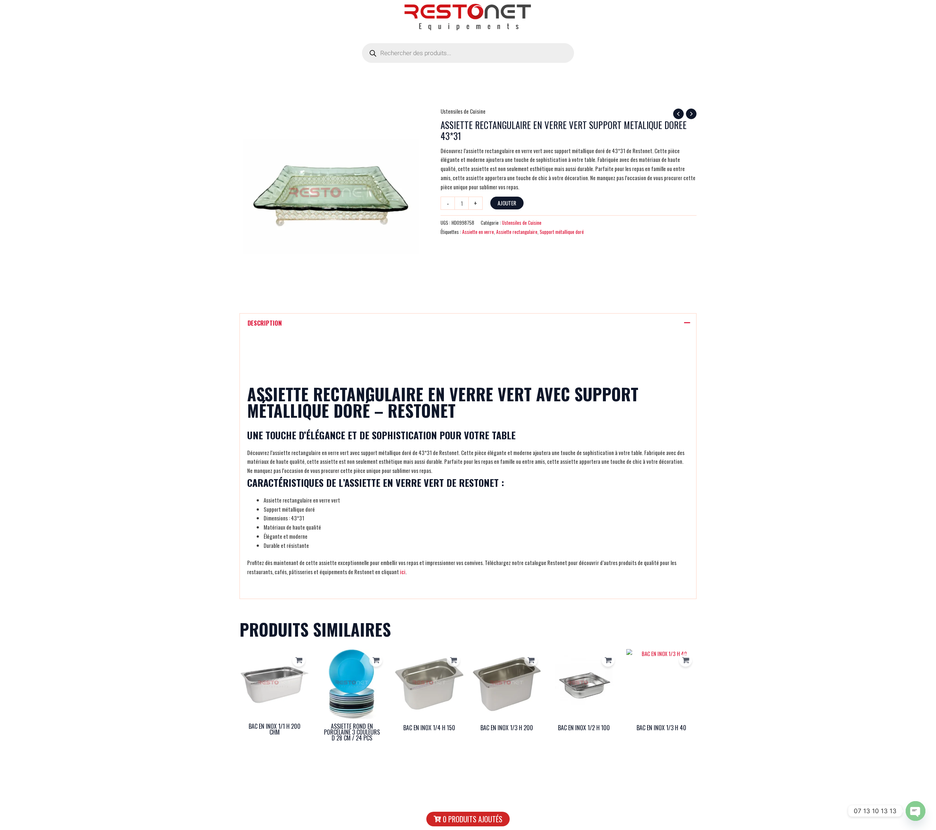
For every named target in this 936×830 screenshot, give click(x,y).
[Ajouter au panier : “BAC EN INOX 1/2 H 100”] (608, 660)
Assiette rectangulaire (516, 231)
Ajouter (507, 203)
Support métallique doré (562, 231)
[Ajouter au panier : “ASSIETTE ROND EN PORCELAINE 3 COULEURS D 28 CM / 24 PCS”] (375, 660)
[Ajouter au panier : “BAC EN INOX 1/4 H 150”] (453, 660)
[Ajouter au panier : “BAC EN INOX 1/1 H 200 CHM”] (298, 660)
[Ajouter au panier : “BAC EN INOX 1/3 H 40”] (685, 660)
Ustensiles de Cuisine (463, 111)
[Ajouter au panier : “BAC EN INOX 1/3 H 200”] (530, 660)
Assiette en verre (478, 231)
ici (402, 572)
